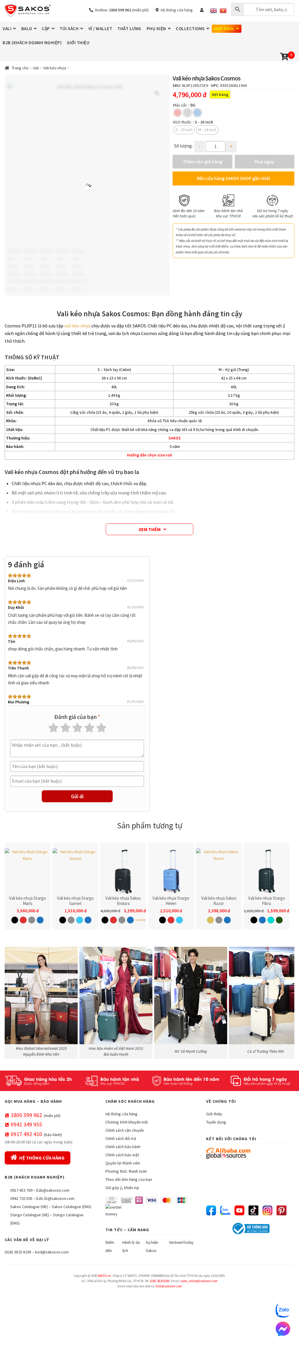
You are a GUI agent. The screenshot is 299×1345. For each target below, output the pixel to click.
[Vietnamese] (222, 10)
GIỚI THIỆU (78, 42)
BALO (26, 28)
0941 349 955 (26, 1124)
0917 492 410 (26, 1134)
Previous (179, 206)
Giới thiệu (214, 1113)
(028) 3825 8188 (18, 1252)
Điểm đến (109, 1246)
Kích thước (182, 122)
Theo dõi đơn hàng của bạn (128, 1179)
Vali (36, 68)
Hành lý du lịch (131, 1246)
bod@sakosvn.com (52, 1252)
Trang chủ (20, 68)
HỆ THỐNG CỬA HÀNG (42, 1158)
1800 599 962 (26, 1115)
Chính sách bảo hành (122, 1146)
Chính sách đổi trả (120, 1138)
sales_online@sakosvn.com (199, 1281)
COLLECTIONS (190, 28)
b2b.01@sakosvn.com (55, 1198)
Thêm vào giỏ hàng (202, 161)
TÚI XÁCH (69, 28)
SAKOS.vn (104, 1276)
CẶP (46, 28)
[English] (213, 10)
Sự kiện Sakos (152, 1246)
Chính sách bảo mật (122, 1154)
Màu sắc (180, 105)
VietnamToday (181, 1242)
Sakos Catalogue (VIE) (29, 1206)
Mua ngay (264, 161)
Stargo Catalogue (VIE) (29, 1214)
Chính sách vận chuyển (124, 1130)
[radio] (177, 112)
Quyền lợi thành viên (122, 1163)
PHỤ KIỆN (156, 28)
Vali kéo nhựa (54, 68)
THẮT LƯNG (129, 28)
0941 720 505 (21, 1198)
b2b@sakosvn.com (52, 1190)
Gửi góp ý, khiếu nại (122, 1187)
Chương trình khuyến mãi (126, 1122)
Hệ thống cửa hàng (176, 10)
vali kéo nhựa (77, 326)
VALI (7, 28)
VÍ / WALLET (100, 28)
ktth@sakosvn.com (169, 1286)
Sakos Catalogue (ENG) (71, 1206)
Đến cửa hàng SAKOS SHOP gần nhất (233, 178)
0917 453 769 (21, 1190)
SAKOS (174, 438)
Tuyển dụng (216, 1122)
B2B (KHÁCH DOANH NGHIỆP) (32, 42)
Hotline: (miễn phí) (121, 10)
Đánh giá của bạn (77, 716)
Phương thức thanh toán (126, 1171)
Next (287, 206)
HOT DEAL (224, 28)
